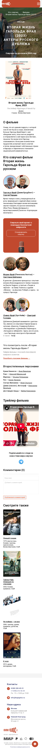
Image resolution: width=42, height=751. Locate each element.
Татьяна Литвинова (20, 377)
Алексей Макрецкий (17, 374)
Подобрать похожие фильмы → (16, 358)
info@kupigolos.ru (18, 698)
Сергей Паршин (10, 195)
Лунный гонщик (9, 538)
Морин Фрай (9, 274)
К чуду (6, 661)
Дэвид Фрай (9, 315)
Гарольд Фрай (9, 192)
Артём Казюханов (28, 391)
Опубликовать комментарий (15, 497)
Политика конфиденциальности (20, 747)
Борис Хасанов (15, 380)
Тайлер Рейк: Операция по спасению (8, 582)
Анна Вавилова (25, 371)
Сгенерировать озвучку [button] (21, 233)
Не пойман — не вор (11, 622)
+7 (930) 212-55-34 (18, 691)
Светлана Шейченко (12, 277)
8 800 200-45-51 (17, 688)
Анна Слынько (26, 383)
